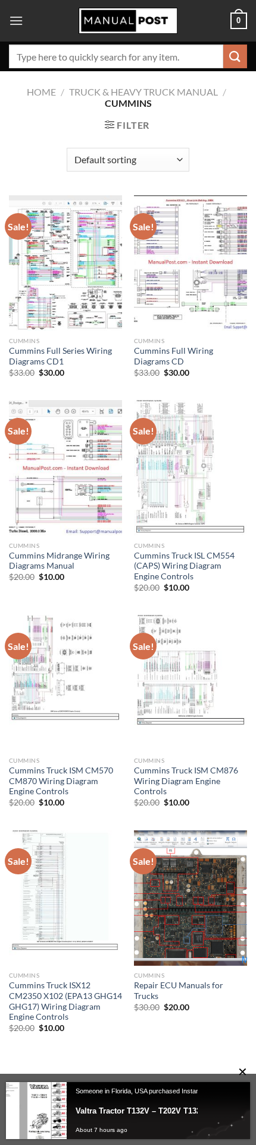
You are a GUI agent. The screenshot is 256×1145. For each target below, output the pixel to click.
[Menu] (16, 20)
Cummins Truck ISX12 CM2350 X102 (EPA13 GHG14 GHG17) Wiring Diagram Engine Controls (65, 1001)
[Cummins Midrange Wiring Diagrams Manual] (65, 467)
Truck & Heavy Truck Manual (143, 91)
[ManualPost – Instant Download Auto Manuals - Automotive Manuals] (128, 21)
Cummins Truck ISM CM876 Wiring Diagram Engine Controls (186, 781)
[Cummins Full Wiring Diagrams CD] (190, 263)
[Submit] (235, 56)
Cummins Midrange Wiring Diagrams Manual (59, 561)
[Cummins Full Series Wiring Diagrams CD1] (65, 263)
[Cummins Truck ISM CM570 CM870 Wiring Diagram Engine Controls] (65, 682)
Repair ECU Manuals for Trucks (178, 991)
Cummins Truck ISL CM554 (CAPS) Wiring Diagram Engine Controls (184, 566)
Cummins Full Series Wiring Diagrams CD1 (60, 356)
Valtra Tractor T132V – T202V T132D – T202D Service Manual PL (154, 1110)
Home (41, 91)
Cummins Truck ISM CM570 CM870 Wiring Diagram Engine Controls (61, 781)
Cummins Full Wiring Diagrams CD (173, 356)
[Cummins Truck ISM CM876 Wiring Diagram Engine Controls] (190, 682)
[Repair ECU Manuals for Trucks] (190, 898)
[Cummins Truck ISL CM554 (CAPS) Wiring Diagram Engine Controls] (190, 467)
